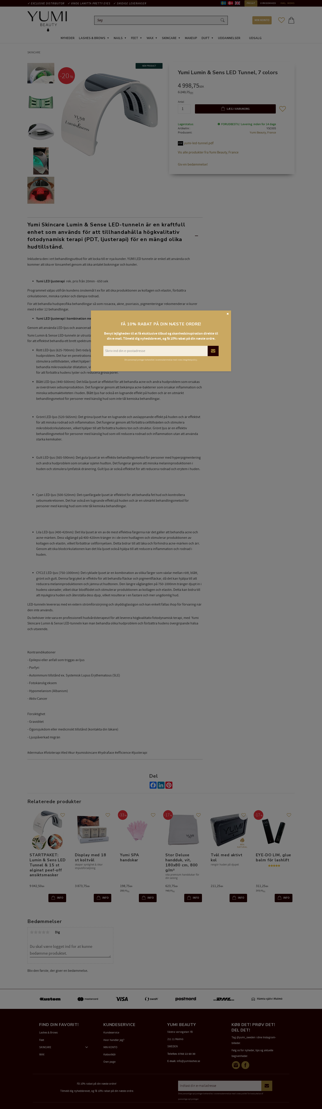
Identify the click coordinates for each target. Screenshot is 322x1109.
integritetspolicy (190, 360)
